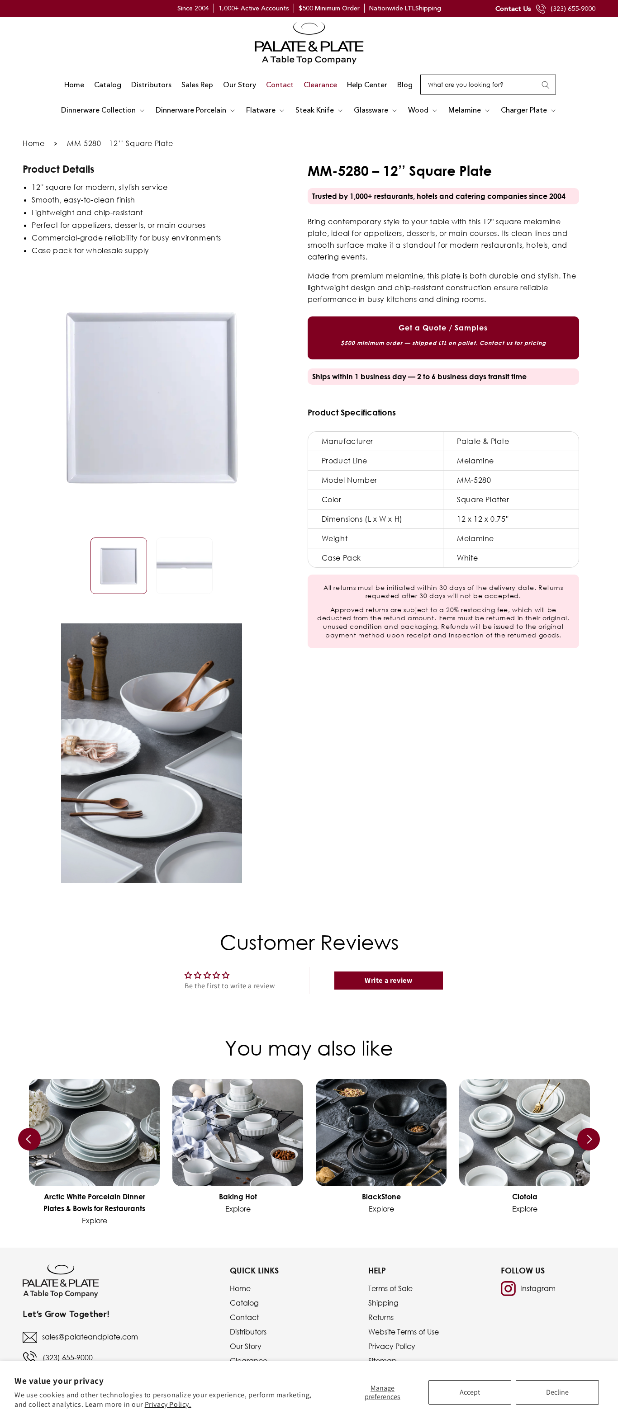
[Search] (546, 85)
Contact (244, 1317)
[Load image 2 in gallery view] (184, 566)
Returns (381, 1317)
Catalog (244, 1302)
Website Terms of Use (403, 1331)
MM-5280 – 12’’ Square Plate (120, 143)
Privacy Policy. (168, 1404)
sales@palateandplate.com (90, 1336)
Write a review (388, 980)
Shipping (383, 1302)
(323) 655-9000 (573, 9)
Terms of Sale (390, 1288)
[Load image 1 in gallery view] (118, 566)
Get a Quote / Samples (443, 335)
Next (588, 1139)
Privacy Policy (391, 1346)
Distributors (248, 1331)
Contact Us (513, 8)
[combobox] (488, 84)
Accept (470, 1392)
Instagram (538, 1288)
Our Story (245, 1346)
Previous (29, 1139)
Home (33, 143)
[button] (103, 110)
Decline (557, 1392)
